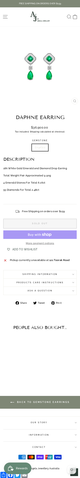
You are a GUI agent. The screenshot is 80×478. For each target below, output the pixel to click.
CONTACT (39, 447)
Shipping (34, 131)
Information (39, 435)
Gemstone (40, 140)
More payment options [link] (40, 243)
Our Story (39, 422)
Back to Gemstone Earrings (43, 402)
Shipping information (40, 274)
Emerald (40, 147)
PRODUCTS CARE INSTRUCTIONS (40, 282)
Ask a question (40, 290)
